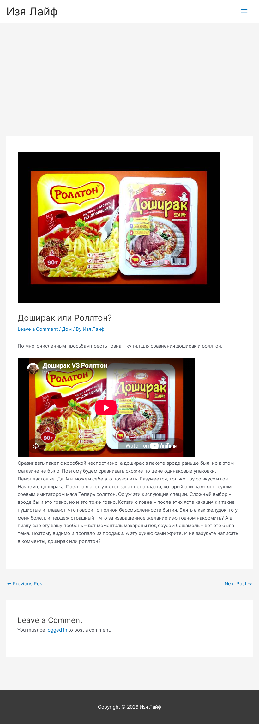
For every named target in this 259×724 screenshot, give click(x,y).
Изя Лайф (32, 11)
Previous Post (25, 584)
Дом (67, 329)
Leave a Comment (38, 329)
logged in (56, 630)
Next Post (238, 584)
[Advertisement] (129, 70)
